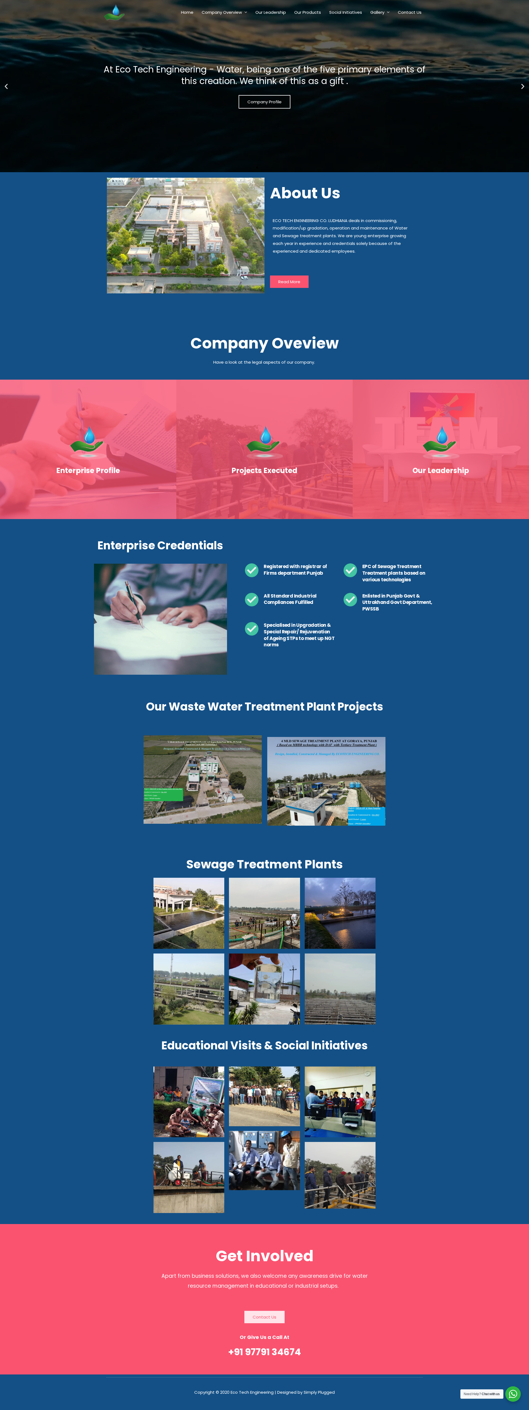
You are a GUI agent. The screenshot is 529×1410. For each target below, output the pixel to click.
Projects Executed (264, 471)
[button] (6, 86)
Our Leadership (270, 12)
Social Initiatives (345, 12)
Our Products (307, 12)
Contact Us (410, 12)
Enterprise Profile (88, 471)
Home (187, 12)
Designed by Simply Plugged (306, 1392)
